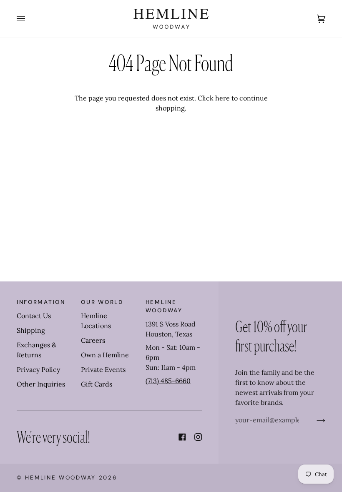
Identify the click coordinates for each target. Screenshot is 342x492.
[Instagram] (198, 437)
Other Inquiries (41, 384)
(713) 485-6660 (168, 381)
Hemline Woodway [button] (164, 306)
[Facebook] (182, 437)
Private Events (103, 369)
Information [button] (41, 302)
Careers (93, 340)
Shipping (31, 330)
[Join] (314, 420)
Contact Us (34, 315)
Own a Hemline (105, 355)
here (222, 98)
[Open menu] (29, 19)
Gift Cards (96, 384)
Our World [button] (102, 302)
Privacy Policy (38, 369)
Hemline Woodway (60, 477)
